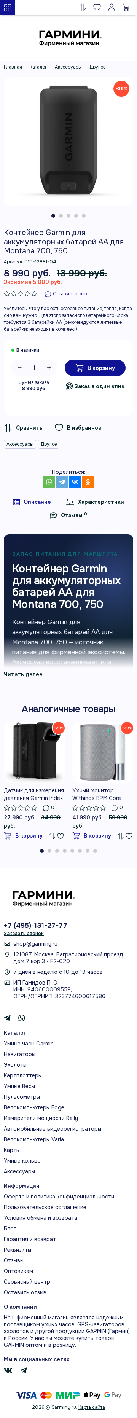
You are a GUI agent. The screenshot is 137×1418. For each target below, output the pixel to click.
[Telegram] (62, 482)
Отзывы (14, 1260)
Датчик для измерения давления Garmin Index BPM (34, 794)
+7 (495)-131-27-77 (35, 925)
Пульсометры (22, 1096)
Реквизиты (17, 1249)
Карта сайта (91, 1407)
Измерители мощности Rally (41, 1118)
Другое (49, 444)
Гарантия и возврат (30, 1239)
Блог (10, 1228)
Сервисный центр (27, 1281)
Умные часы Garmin (29, 1043)
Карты (12, 1150)
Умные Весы (19, 1086)
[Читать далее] (23, 674)
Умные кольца (22, 1160)
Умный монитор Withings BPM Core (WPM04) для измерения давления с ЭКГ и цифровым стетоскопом (102, 794)
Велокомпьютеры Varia (34, 1139)
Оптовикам (18, 1271)
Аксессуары (19, 444)
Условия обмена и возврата (40, 1217)
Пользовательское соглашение (45, 1207)
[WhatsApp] (49, 482)
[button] (53, 216)
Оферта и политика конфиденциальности (59, 1196)
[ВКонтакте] (75, 482)
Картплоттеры (23, 1075)
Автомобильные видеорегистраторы (52, 1128)
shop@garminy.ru (35, 943)
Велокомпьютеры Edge (34, 1107)
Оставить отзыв (25, 1292)
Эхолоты (15, 1064)
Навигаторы (19, 1054)
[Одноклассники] (88, 482)
